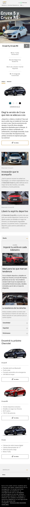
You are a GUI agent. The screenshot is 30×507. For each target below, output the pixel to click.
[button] (15, 238)
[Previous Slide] (4, 158)
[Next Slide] (26, 158)
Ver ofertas (16, 142)
